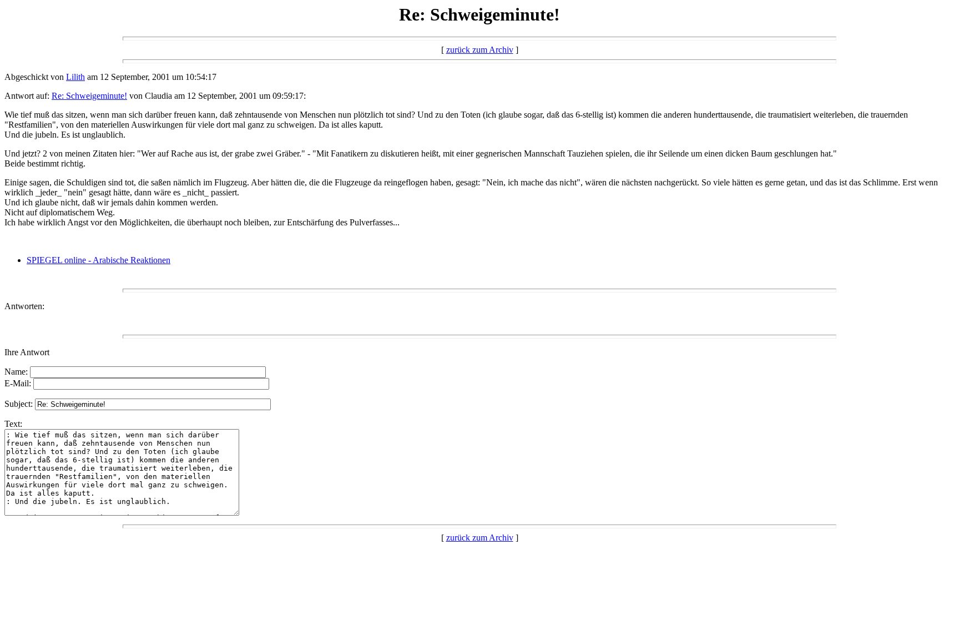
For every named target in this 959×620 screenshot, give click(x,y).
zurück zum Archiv (479, 49)
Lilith (75, 77)
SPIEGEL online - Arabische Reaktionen (98, 260)
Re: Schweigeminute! (89, 95)
